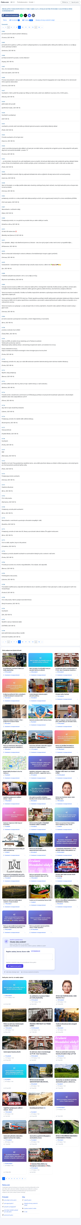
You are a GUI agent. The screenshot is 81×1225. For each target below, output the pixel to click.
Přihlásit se (65, 2)
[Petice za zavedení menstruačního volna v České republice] (40, 922)
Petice (5, 20)
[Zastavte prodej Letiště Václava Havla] (40, 716)
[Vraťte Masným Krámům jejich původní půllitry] (40, 691)
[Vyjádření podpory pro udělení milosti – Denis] (14, 794)
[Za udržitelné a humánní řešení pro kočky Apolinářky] (14, 665)
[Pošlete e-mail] (29, 15)
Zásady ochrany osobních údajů (45, 20)
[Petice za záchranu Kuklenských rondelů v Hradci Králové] (14, 897)
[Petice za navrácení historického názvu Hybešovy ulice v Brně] (67, 819)
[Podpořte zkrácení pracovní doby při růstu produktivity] (14, 845)
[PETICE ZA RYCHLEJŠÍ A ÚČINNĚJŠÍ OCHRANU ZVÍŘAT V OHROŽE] (40, 819)
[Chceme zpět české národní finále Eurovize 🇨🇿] (67, 871)
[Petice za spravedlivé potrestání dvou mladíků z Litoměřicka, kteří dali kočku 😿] (14, 922)
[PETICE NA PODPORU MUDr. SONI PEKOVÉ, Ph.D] (67, 794)
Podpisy (28, 20)
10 (22, 27)
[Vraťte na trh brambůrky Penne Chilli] (40, 896)
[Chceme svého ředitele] (67, 690)
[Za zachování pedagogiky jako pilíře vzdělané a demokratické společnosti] (14, 871)
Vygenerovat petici (16, 966)
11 (26, 27)
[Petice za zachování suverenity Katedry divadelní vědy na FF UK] (40, 871)
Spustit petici (75, 2)
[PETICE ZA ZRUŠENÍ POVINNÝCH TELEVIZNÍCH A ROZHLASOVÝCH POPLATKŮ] (67, 742)
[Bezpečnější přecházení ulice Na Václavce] (14, 768)
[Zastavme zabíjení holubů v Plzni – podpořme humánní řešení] (14, 716)
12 (29, 27)
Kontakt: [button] (31, 2)
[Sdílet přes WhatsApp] (21, 15)
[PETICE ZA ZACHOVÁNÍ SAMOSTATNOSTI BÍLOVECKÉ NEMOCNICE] (40, 845)
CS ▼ (13, 2)
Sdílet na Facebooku (11, 15)
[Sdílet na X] (25, 15)
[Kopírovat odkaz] (33, 15)
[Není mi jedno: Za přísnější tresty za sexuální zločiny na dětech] (40, 665)
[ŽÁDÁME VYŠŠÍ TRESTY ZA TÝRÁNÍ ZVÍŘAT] (67, 768)
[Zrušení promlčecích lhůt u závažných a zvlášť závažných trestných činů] (14, 691)
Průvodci (5, 1197)
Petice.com (5, 2)
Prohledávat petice (22, 2)
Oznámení (15, 20)
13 (32, 27)
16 (39, 27)
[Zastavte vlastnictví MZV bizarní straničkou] (14, 819)
